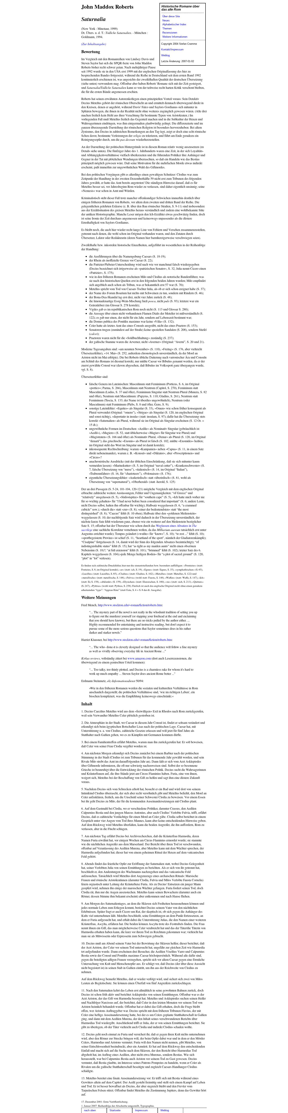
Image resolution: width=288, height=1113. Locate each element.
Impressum (141, 1110)
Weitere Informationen (174, 36)
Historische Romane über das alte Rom (180, 8)
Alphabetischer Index (174, 24)
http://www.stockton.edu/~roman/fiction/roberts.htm (130, 605)
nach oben (90, 1110)
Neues (166, 20)
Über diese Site (171, 16)
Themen (167, 28)
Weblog (165, 55)
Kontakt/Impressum (172, 49)
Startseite (115, 1110)
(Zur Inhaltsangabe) (93, 44)
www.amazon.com (139, 658)
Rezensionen (169, 32)
